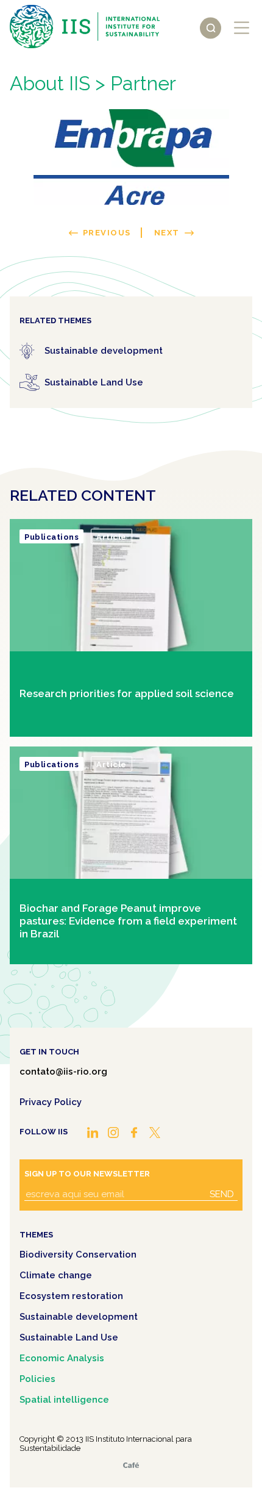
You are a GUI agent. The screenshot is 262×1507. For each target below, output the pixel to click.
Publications (51, 537)
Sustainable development (78, 1316)
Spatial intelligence (64, 1399)
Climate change (55, 1275)
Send (222, 1194)
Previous (107, 232)
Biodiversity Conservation (77, 1254)
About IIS (50, 83)
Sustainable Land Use (68, 1337)
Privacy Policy (50, 1102)
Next (167, 232)
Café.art (131, 1465)
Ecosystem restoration (71, 1295)
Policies (37, 1378)
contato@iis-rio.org (63, 1071)
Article (111, 537)
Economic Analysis (61, 1358)
